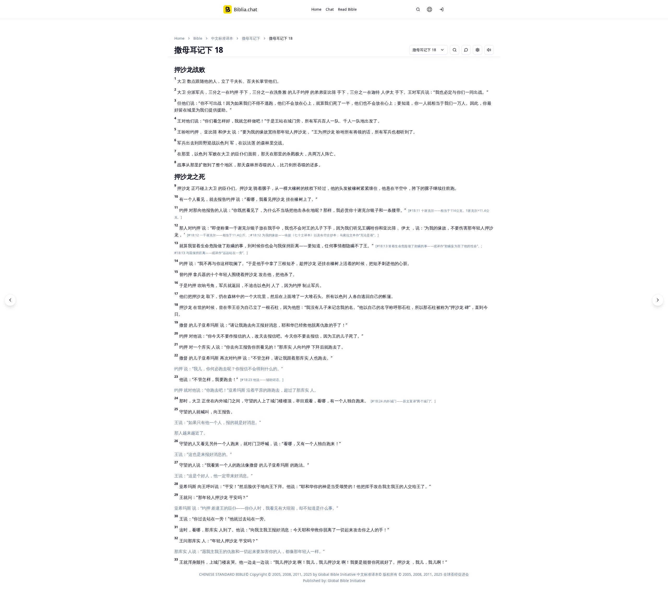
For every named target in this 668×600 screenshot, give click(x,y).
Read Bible (347, 9)
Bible (197, 38)
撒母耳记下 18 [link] (281, 38)
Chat (330, 9)
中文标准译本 (222, 38)
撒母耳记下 (251, 38)
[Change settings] (477, 50)
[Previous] (10, 300)
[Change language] (429, 9)
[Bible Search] (418, 9)
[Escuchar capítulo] (489, 50)
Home (316, 9)
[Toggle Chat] (466, 50)
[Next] (658, 300)
